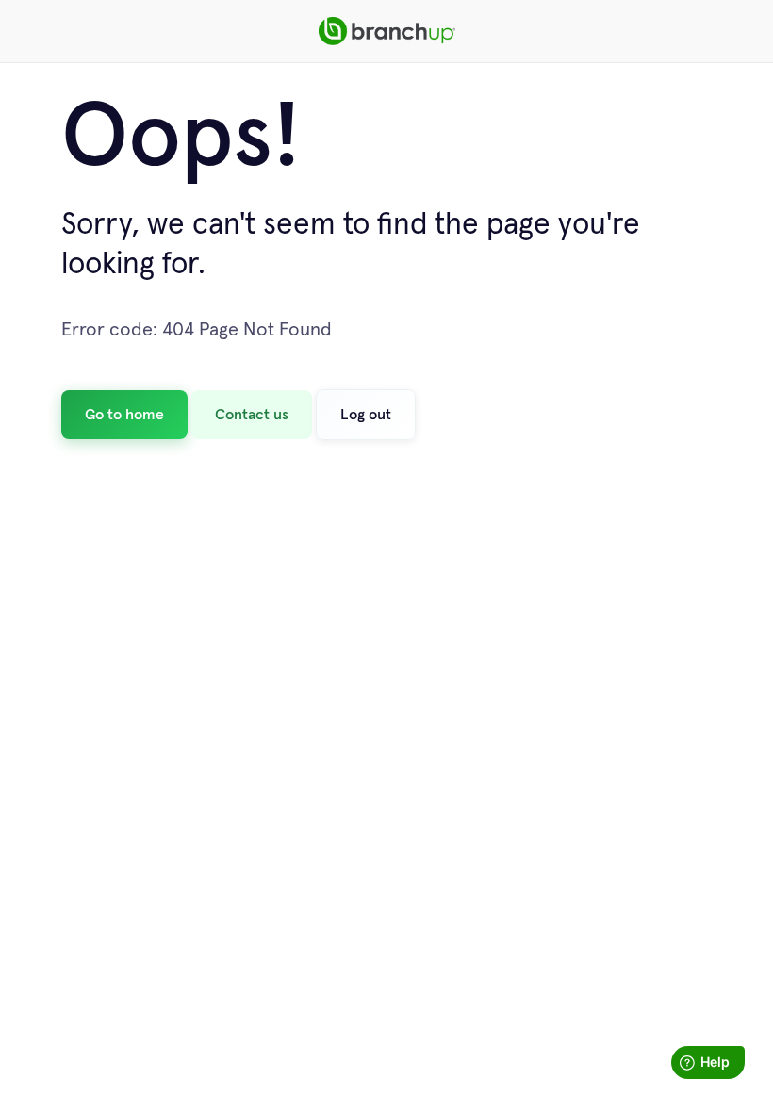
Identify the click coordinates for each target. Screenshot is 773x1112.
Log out (365, 414)
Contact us (251, 414)
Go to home (124, 414)
